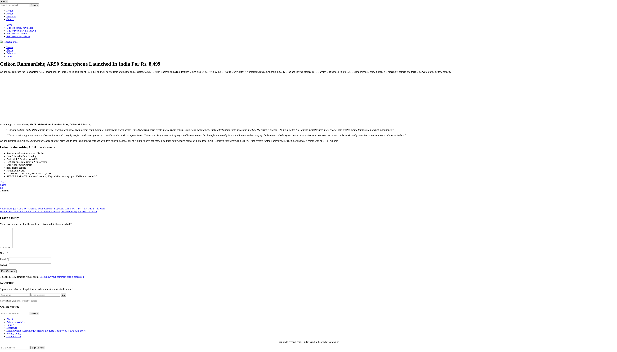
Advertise (11, 16)
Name (4, 253)
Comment (6, 247)
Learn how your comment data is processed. (62, 276)
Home (9, 10)
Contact (10, 19)
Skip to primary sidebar (18, 36)
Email (4, 259)
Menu (9, 24)
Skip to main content (16, 33)
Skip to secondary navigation (21, 30)
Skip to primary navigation (19, 27)
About (9, 13)
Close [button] (4, 1)
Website (4, 265)
